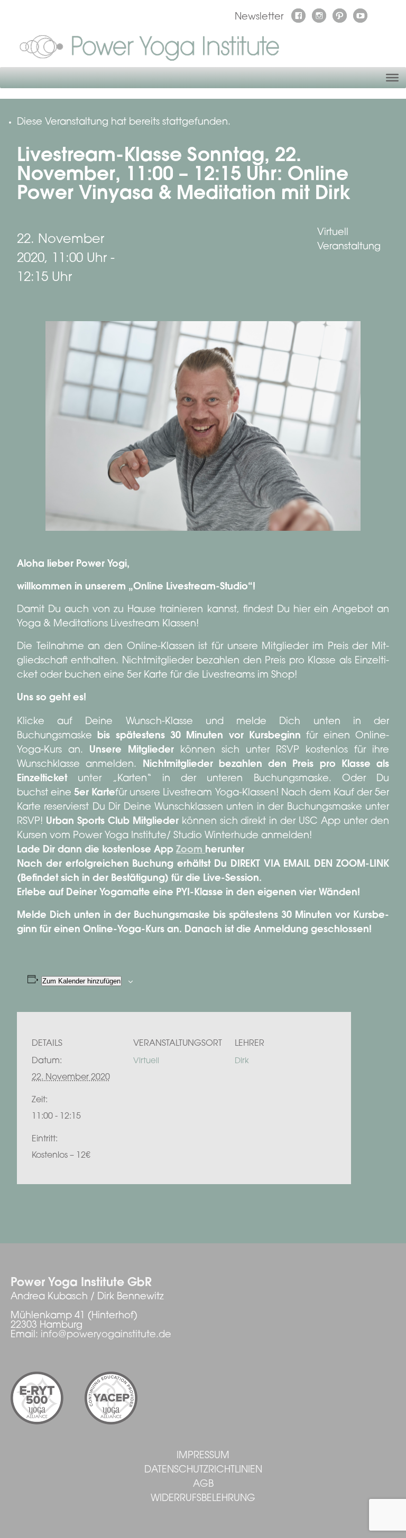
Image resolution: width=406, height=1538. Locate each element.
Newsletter (259, 17)
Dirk (242, 1061)
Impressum (203, 1456)
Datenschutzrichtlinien (203, 1470)
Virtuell (146, 1061)
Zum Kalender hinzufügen (81, 981)
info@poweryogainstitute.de (106, 1335)
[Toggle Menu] (392, 77)
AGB (203, 1484)
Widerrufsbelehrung (203, 1499)
